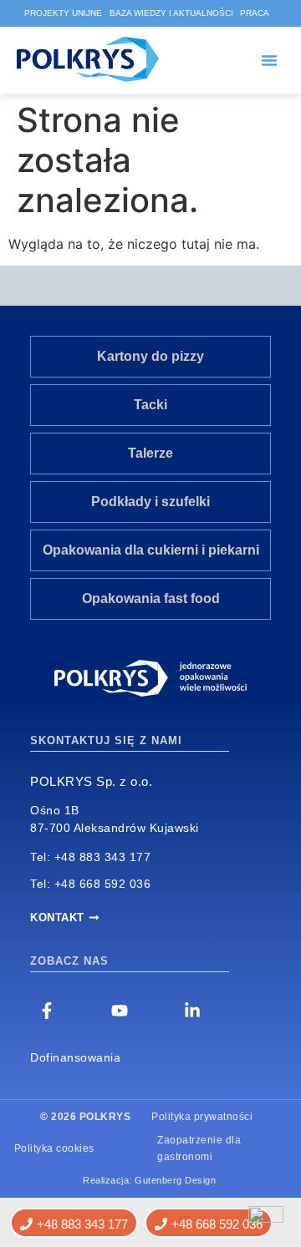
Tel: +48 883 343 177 (90, 857)
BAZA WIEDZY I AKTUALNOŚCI (171, 13)
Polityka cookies (54, 1148)
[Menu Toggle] (269, 60)
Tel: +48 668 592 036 (90, 883)
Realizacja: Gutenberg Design (149, 1180)
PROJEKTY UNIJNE (63, 13)
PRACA (254, 13)
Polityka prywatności (202, 1117)
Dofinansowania (75, 1057)
